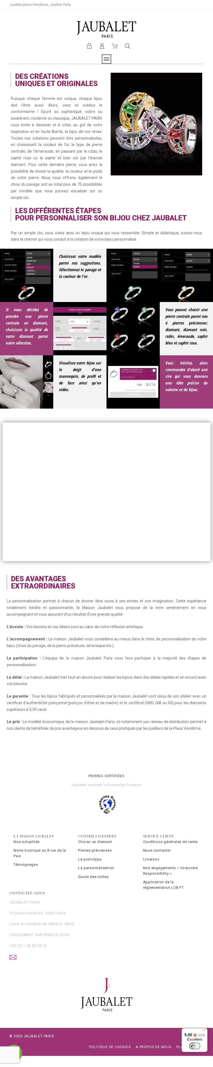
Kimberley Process (124, 785)
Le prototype (89, 859)
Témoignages (26, 864)
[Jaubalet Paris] (106, 29)
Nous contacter (157, 850)
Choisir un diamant (95, 842)
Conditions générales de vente (170, 842)
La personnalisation (96, 868)
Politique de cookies (110, 1047)
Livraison (151, 859)
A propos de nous (153, 1047)
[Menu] (204, 1031)
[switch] (194, 1046)
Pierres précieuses (94, 850)
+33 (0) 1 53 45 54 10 (28, 945)
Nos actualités (27, 842)
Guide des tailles (93, 877)
